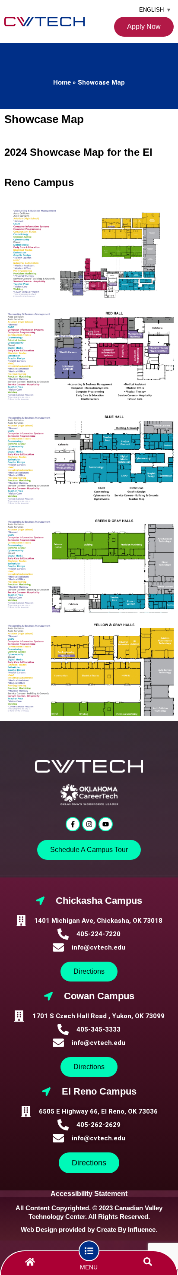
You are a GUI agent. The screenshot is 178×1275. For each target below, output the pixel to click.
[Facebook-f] (73, 824)
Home (62, 82)
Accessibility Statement (89, 1193)
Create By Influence (126, 1229)
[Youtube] (106, 824)
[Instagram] (89, 824)
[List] (89, 1250)
